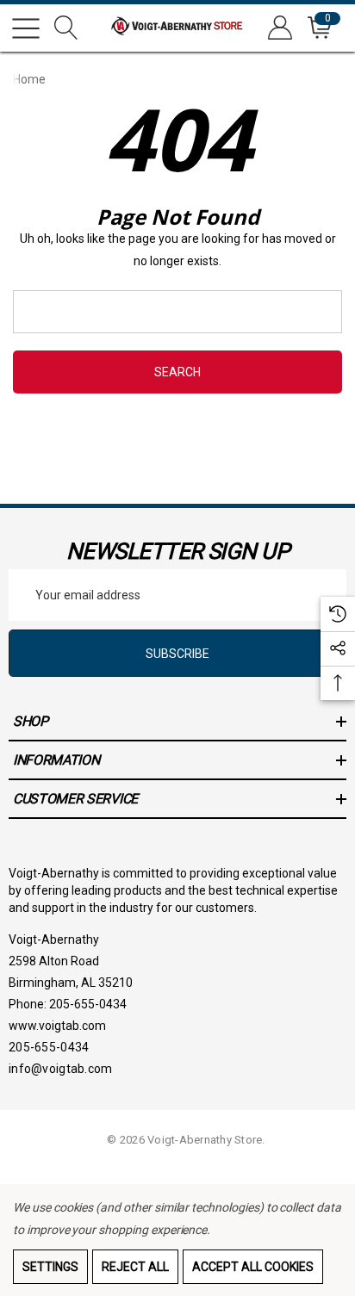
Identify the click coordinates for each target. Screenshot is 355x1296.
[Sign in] (278, 28)
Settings (50, 1267)
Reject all (135, 1267)
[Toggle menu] (26, 28)
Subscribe (177, 653)
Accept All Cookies (253, 1267)
